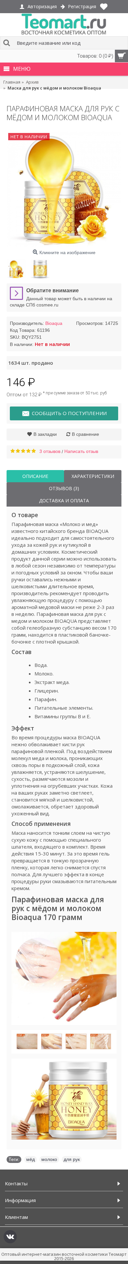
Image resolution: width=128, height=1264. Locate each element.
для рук (72, 1159)
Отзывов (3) (64, 488)
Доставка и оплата (64, 500)
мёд (30, 1159)
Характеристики (93, 476)
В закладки (45, 434)
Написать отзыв (81, 451)
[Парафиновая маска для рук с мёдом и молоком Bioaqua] (64, 189)
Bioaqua (53, 323)
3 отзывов (49, 451)
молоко (49, 1159)
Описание (35, 476)
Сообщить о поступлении (69, 413)
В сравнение (85, 434)
